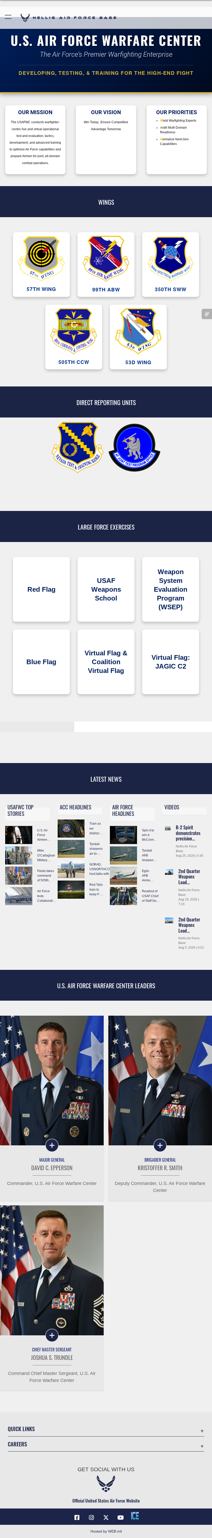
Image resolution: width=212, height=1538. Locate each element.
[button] (8, 18)
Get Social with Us (106, 1469)
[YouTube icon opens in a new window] (120, 1517)
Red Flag (41, 589)
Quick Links (21, 1429)
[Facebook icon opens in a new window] (77, 1517)
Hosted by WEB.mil (106, 1531)
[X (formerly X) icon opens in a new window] (106, 1517)
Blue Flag (41, 662)
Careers (17, 1444)
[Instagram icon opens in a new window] (91, 1517)
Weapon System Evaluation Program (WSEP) (170, 589)
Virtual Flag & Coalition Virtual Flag (106, 662)
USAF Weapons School (106, 589)
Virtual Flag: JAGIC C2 (171, 662)
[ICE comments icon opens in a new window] (135, 1516)
